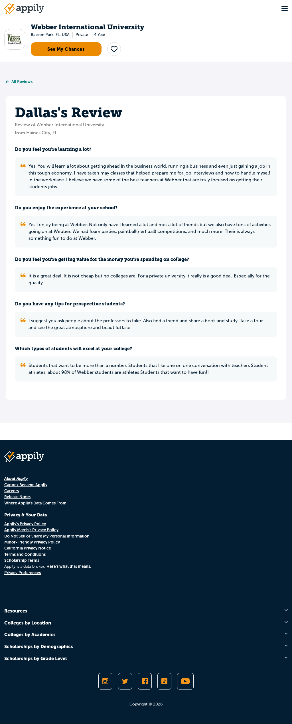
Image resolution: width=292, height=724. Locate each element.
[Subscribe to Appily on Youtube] (185, 681)
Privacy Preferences (22, 573)
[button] (114, 49)
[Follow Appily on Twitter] (125, 681)
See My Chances (66, 49)
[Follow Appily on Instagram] (105, 681)
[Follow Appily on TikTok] (164, 681)
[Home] (24, 8)
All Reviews (22, 81)
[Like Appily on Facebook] (145, 681)
